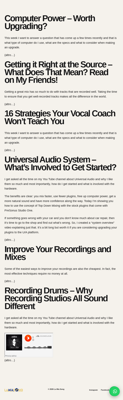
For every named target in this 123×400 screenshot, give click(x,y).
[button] (115, 391)
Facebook (105, 390)
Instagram (93, 390)
